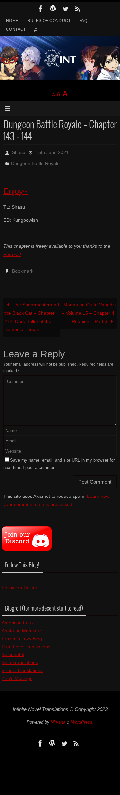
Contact (16, 29)
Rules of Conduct (49, 20)
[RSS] (77, 8)
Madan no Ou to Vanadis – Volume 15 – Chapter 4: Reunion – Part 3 (89, 307)
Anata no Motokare (22, 625)
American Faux (18, 617)
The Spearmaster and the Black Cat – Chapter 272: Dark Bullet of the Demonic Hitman (31, 312)
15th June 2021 (52, 151)
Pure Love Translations (26, 641)
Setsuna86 (13, 649)
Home (12, 20)
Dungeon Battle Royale (35, 161)
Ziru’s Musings (17, 672)
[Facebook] (40, 8)
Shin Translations (20, 656)
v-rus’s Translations (22, 664)
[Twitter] (65, 8)
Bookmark (22, 266)
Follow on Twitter (19, 582)
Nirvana (58, 716)
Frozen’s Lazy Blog (22, 633)
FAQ (83, 20)
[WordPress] (53, 8)
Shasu (18, 151)
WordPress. (82, 716)
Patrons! (12, 250)
